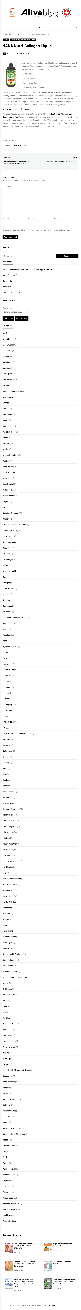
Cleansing (7, 559)
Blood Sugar (8, 478)
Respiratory (7, 1076)
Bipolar (5, 449)
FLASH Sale (7, 710)
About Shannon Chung (12, 275)
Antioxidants (8, 379)
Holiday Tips (8, 803)
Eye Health (7, 675)
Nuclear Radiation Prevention (15, 977)
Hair (4, 774)
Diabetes (6, 635)
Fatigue (6, 693)
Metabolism (7, 908)
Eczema (6, 652)
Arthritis (6, 40)
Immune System (10, 826)
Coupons (6, 612)
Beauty (5, 438)
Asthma (6, 408)
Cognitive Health (9, 571)
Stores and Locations (11, 292)
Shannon (10, 53)
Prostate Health (9, 1041)
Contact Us (7, 281)
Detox (5, 629)
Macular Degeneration (12, 879)
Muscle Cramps (9, 937)
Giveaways (7, 745)
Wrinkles (6, 1215)
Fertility (6, 699)
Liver (5, 873)
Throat (5, 1163)
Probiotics (7, 1029)
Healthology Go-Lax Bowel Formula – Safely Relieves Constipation (24, 1264)
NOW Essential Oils (11, 971)
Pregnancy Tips (9, 1024)
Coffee (5, 565)
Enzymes (6, 664)
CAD (4, 507)
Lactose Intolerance (11, 861)
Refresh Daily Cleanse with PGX (16, 1070)
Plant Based (7, 1018)
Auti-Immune (8, 414)
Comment (7, 186)
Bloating (6, 461)
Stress (5, 1140)
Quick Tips (7, 1058)
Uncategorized (9, 1169)
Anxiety (6, 385)
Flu (4, 716)
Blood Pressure (9, 472)
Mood (5, 925)
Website (57, 218)
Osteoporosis (25, 40)
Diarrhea (6, 641)
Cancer (6, 519)
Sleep (5, 1122)
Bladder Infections (10, 455)
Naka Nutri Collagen (17, 145)
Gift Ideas (7, 739)
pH (4, 1012)
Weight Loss (8, 1198)
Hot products (8, 815)
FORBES (6, 728)
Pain (33, 40)
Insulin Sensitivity (10, 844)
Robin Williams (9, 1082)
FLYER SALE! (15, 40)
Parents (6, 1006)
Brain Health (8, 490)
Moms (5, 919)
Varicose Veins (9, 1175)
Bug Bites (7, 501)
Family (5, 681)
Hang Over (7, 786)
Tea (4, 1151)
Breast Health (8, 496)
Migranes (6, 913)
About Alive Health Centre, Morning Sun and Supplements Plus (29, 269)
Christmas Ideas (9, 542)
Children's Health (10, 530)
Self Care (6, 1105)
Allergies (6, 356)
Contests (6, 600)
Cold (4, 577)
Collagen (6, 583)
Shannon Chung (9, 1111)
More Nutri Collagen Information (16, 109)
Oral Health (7, 989)
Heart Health (8, 792)
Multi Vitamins (8, 931)
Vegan (5, 1180)
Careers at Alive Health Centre (15, 525)
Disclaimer (7, 287)
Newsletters (8, 966)
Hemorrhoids (8, 797)
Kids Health (7, 855)
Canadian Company (11, 513)
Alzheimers (7, 362)
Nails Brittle (7, 948)
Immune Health (9, 820)
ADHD (5, 333)
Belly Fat (6, 443)
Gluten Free (7, 751)
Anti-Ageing (7, 374)
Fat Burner (7, 687)
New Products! (9, 960)
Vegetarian (7, 1186)
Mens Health (8, 896)
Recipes (6, 1064)
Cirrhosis (6, 554)
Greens (6, 757)
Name (6, 218)
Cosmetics (7, 606)
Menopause (7, 890)
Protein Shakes (9, 1047)
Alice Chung (8, 339)
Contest (6, 594)
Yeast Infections (9, 1221)
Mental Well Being (10, 902)
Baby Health (8, 426)
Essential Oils (8, 670)
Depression (7, 623)
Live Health (7, 867)
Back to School (9, 432)
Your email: (7, 308)
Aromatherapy (8, 397)
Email (31, 218)
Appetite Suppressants (12, 391)
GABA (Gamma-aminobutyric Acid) (17, 733)
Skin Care (6, 1116)
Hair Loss (6, 780)
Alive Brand (7, 345)
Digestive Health (9, 646)
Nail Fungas (7, 942)
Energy (5, 658)
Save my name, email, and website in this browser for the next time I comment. (38, 230)
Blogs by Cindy (9, 467)
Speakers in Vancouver (12, 1128)
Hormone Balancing (11, 809)
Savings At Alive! (9, 1099)
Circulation (7, 548)
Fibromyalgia (8, 704)
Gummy (6, 763)
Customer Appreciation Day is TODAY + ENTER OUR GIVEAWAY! (24, 1246)
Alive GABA (7, 351)
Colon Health (8, 588)
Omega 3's (7, 983)
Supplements (8, 1146)
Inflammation (8, 832)
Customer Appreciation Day (14, 617)
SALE (5, 1093)
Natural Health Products (13, 954)
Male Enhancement (11, 884)
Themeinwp (51, 1305)
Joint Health (8, 850)
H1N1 (5, 768)
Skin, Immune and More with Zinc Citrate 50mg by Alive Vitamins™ (64, 1281)
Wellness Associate (11, 1204)
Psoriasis (6, 1053)
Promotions (7, 1035)
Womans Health (9, 1209)
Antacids (6, 368)
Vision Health (8, 1192)
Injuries (6, 838)
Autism (6, 420)
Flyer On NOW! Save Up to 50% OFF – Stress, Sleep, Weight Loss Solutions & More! (23, 1282)
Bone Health (8, 484)
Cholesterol (7, 536)
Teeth (5, 1157)
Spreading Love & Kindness (14, 1134)
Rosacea (6, 1088)
